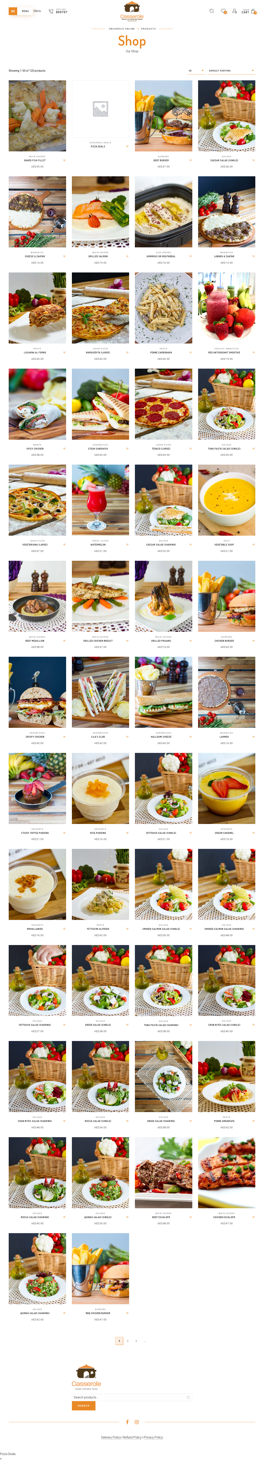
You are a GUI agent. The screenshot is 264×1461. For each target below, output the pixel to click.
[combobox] (196, 71)
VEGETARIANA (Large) (35, 544)
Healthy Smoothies (226, 349)
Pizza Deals (98, 146)
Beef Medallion (35, 640)
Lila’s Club (98, 736)
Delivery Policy (111, 1437)
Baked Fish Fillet (35, 160)
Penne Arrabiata (224, 1121)
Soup (227, 541)
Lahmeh (224, 736)
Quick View (60, 89)
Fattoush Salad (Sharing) (35, 1024)
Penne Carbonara (161, 352)
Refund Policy (132, 1437)
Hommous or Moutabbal (161, 256)
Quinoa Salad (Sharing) (35, 1313)
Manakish (37, 253)
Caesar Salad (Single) (224, 160)
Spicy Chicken (35, 448)
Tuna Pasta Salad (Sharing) (161, 1025)
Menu (37, 11)
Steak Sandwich (98, 448)
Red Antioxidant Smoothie (224, 352)
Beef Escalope (161, 1217)
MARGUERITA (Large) (98, 352)
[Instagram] (136, 1423)
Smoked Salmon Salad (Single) (161, 928)
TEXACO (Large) (161, 448)
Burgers (163, 157)
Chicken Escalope (224, 1217)
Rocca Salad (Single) (98, 1121)
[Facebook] (127, 1423)
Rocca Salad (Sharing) (35, 1217)
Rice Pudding (98, 832)
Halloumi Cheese (161, 736)
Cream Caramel (224, 832)
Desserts (37, 829)
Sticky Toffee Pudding (35, 832)
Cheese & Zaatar (35, 256)
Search (84, 1405)
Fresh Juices (100, 541)
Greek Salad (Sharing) (161, 1121)
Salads (226, 157)
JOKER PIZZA (100, 349)
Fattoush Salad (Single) (161, 832)
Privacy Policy (153, 1437)
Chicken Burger (224, 640)
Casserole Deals (100, 143)
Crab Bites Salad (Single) (224, 1024)
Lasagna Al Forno (35, 352)
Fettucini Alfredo (98, 928)
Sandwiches (100, 445)
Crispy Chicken (35, 736)
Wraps (37, 445)
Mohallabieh (35, 928)
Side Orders (163, 253)
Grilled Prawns (161, 640)
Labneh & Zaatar (224, 256)
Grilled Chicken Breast (98, 640)
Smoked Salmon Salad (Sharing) (224, 928)
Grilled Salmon (98, 256)
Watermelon (98, 544)
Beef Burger (161, 160)
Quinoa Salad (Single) (98, 1217)
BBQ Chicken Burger (98, 1313)
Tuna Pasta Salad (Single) (224, 448)
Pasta (37, 349)
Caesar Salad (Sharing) (161, 544)
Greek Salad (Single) (98, 1024)
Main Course (37, 157)
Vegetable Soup (224, 544)
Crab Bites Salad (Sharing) (35, 1121)
